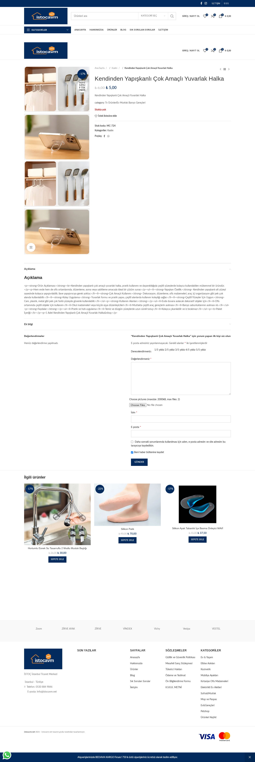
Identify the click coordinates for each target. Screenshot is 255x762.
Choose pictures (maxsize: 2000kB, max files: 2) (154, 399)
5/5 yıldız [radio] (201, 350)
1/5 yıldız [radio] (159, 350)
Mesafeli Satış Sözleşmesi (178, 663)
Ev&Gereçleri (207, 705)
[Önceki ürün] (220, 69)
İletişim (134, 687)
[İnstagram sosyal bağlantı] (205, 3)
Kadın (115, 68)
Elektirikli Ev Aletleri (211, 687)
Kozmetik (206, 669)
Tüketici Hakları (173, 669)
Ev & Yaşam (207, 657)
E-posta (136, 427)
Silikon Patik (127, 529)
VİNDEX (127, 629)
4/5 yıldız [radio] (190, 350)
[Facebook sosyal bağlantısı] (201, 3)
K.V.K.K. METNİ (173, 687)
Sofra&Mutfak (208, 693)
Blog (132, 675)
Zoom (39, 629)
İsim (134, 412)
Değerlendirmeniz (141, 359)
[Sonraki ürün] (229, 69)
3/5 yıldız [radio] (180, 350)
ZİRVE (98, 629)
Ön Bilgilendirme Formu (178, 681)
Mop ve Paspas (209, 699)
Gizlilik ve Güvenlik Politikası (180, 657)
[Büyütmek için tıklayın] (31, 247)
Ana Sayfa (100, 68)
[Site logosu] (45, 16)
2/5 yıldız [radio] (170, 350)
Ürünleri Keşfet (208, 717)
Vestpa (186, 629)
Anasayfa (135, 657)
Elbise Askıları (208, 663)
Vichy (157, 629)
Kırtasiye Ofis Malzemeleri (214, 681)
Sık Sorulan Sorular (140, 681)
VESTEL (216, 629)
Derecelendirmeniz (141, 351)
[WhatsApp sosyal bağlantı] (108, 136)
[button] (57, 559)
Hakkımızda (136, 663)
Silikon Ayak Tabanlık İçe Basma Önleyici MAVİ (197, 528)
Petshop (205, 711)
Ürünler (134, 669)
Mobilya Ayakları (209, 675)
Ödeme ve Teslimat (175, 675)
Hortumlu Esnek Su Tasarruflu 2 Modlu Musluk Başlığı (57, 548)
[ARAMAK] (172, 16)
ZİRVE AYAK (68, 629)
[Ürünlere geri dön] (225, 69)
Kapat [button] (250, 757)
